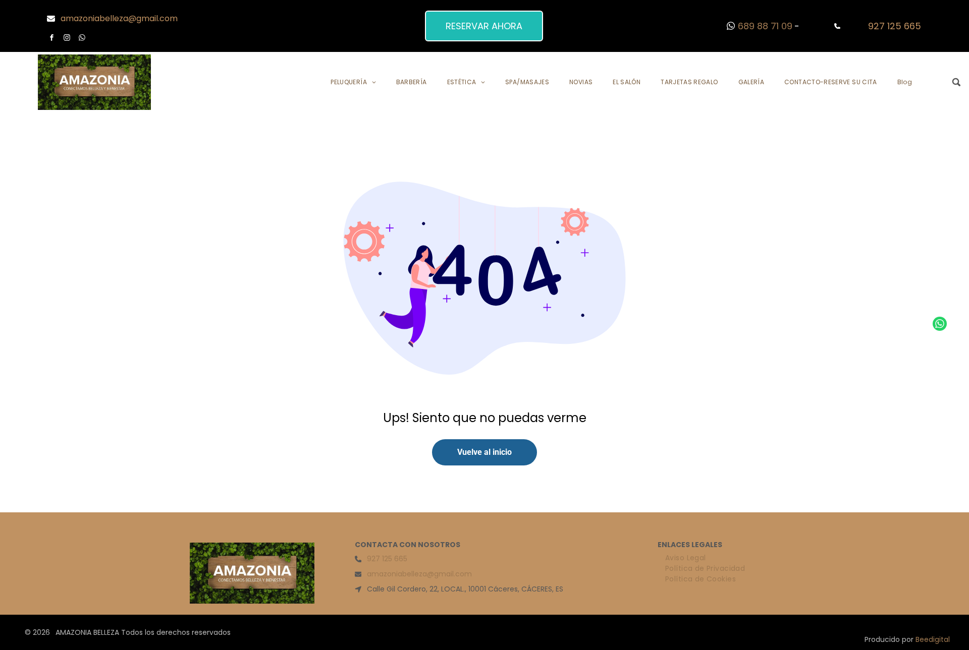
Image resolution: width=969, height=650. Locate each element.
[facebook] (52, 39)
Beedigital (933, 639)
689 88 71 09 (765, 26)
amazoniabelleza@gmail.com (119, 18)
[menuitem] (353, 82)
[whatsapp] (82, 39)
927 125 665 (894, 26)
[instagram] (67, 39)
